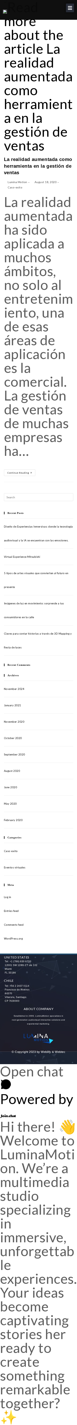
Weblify (46, 1051)
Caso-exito (15, 187)
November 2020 (14, 721)
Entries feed (11, 910)
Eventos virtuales (14, 867)
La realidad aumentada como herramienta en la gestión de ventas (38, 166)
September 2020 (14, 754)
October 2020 (13, 738)
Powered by (36, 1098)
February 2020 (13, 820)
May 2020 (10, 803)
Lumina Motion (17, 182)
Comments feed (14, 924)
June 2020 (10, 787)
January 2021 (12, 705)
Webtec (60, 1051)
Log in (7, 897)
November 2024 (14, 688)
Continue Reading (21, 471)
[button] (70, 8)
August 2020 (12, 770)
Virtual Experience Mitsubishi (22, 556)
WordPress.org (13, 938)
